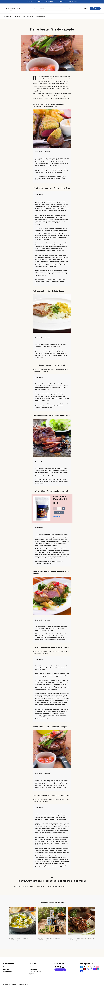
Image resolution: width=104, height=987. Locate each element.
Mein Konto (85, 8)
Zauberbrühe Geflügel (54, 350)
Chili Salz (43, 346)
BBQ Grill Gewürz (57, 782)
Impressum (32, 974)
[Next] (47, 508)
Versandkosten (7, 971)
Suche (5, 967)
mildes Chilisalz (58, 172)
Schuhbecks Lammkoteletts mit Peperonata (81, 938)
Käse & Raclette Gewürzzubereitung (54, 355)
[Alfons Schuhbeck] (12, 8)
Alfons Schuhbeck (22, 984)
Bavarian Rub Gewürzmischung (59, 481)
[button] (95, 8)
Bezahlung (6, 969)
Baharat (37, 639)
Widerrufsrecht (33, 969)
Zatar (36, 160)
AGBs (30, 967)
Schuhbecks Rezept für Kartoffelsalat (49, 938)
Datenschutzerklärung (35, 971)
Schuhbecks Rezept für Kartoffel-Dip (20, 938)
